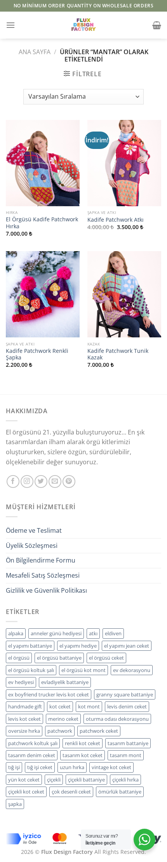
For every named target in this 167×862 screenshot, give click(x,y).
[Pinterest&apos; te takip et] (69, 481)
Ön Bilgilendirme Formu (40, 560)
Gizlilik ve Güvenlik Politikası (46, 590)
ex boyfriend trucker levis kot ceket (48, 694)
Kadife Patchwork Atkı (115, 219)
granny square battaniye (124, 694)
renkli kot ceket (82, 743)
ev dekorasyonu (131, 670)
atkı (93, 633)
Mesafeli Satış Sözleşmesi (43, 575)
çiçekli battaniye (86, 779)
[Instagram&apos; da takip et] (27, 481)
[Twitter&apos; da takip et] (41, 481)
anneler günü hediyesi (56, 633)
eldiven (113, 633)
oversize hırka (24, 730)
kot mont (89, 706)
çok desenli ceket (71, 791)
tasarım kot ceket (83, 755)
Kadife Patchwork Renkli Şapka (37, 354)
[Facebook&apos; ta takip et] (13, 481)
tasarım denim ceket (31, 755)
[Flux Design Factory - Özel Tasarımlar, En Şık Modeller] (83, 25)
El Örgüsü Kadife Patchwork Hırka (42, 222)
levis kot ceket (24, 718)
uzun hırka (72, 767)
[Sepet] (156, 25)
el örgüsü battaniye (59, 657)
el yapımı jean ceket (126, 645)
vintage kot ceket (111, 767)
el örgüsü (19, 657)
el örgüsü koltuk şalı (31, 670)
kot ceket (60, 706)
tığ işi (14, 767)
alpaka (15, 633)
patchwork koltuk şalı (32, 743)
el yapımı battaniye (30, 645)
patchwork (59, 730)
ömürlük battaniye (119, 791)
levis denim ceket (127, 706)
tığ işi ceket (39, 767)
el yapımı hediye (78, 645)
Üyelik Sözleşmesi (31, 545)
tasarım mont (125, 755)
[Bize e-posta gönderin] (55, 481)
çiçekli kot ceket (26, 791)
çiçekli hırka (125, 779)
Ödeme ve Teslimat (34, 530)
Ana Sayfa (34, 52)
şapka (15, 803)
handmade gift (25, 706)
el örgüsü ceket (106, 657)
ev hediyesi (21, 682)
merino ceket (63, 718)
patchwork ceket (99, 730)
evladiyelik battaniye (65, 682)
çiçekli (54, 779)
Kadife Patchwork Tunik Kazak (117, 354)
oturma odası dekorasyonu (117, 718)
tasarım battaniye (128, 743)
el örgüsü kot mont (83, 670)
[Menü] (10, 24)
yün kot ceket (24, 779)
